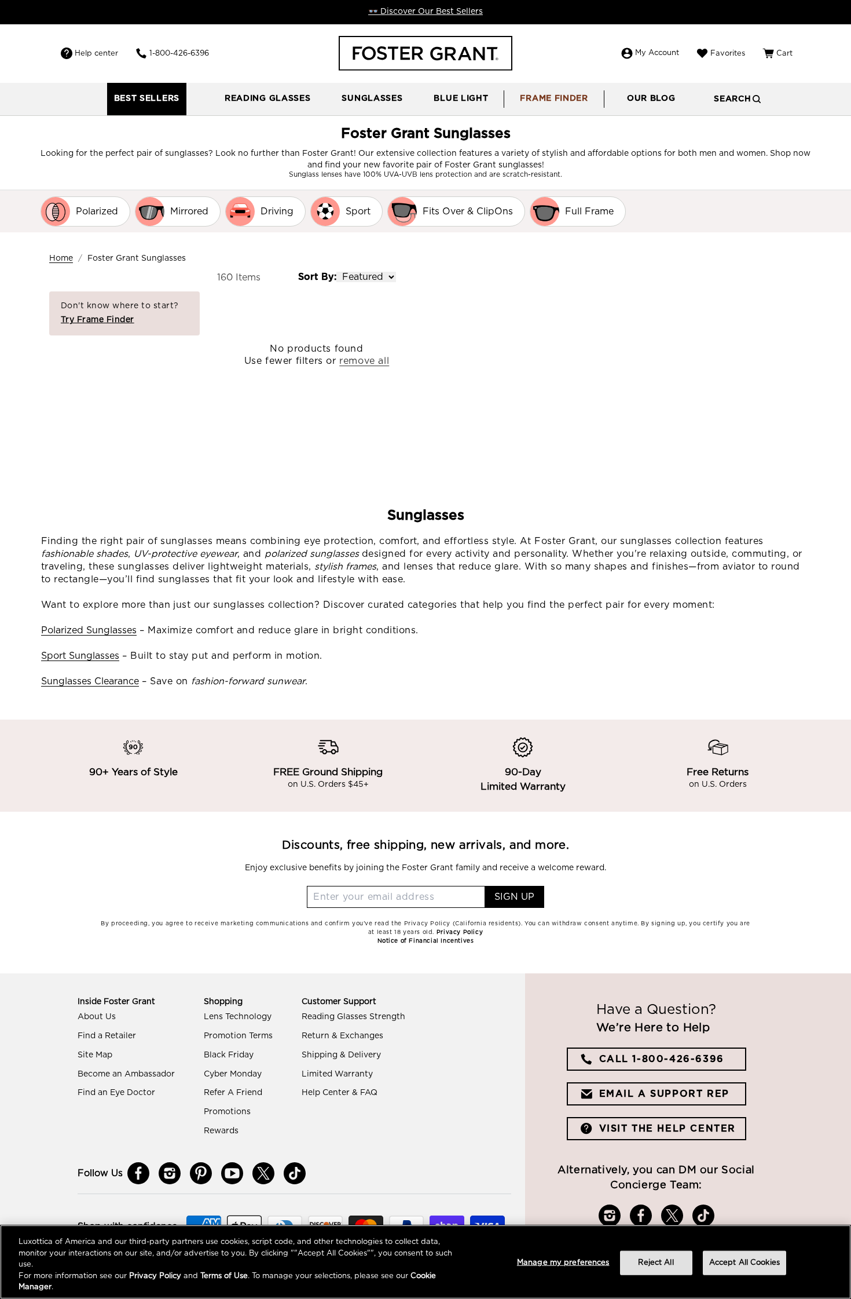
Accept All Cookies (744, 1263)
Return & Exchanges (342, 1036)
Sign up (514, 897)
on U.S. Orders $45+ (328, 785)
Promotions (227, 1112)
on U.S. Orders (718, 785)
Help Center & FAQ (339, 1093)
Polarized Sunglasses (89, 630)
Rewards (221, 1131)
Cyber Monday (233, 1074)
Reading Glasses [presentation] (268, 98)
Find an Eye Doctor (116, 1093)
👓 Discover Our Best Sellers (425, 12)
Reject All (655, 1263)
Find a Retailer (107, 1036)
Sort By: (317, 277)
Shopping (223, 1002)
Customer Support (339, 1002)
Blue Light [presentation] (461, 98)
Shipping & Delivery (341, 1055)
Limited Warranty (337, 1074)
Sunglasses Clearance (90, 681)
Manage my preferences (563, 1263)
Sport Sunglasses (80, 656)
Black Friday (229, 1055)
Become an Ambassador (126, 1074)
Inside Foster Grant (116, 1002)
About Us (97, 1017)
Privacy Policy (155, 1276)
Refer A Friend (233, 1093)
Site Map (95, 1055)
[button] (268, 99)
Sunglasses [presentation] (372, 98)
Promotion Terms (238, 1036)
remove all (364, 361)
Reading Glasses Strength (353, 1017)
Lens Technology (238, 1017)
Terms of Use (224, 1276)
